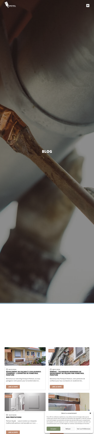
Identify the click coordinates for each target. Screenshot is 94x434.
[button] (90, 413)
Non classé (8, 396)
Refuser (68, 429)
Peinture (7, 351)
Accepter (53, 429)
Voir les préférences (83, 429)
